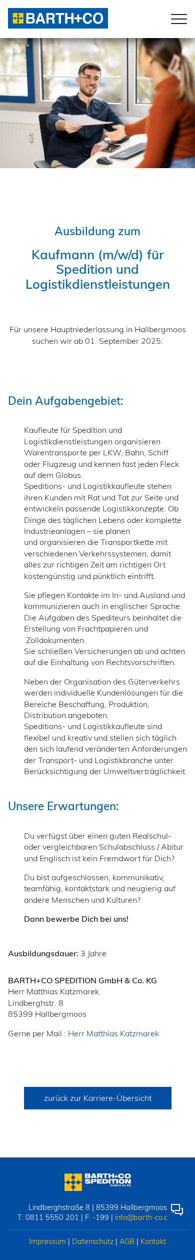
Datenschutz (93, 1241)
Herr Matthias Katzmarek (113, 1033)
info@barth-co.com (146, 1217)
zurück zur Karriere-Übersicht (98, 1098)
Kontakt (153, 1241)
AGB (127, 1241)
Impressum (47, 1241)
